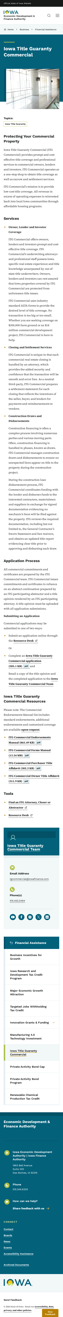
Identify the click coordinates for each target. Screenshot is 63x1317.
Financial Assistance (45, 29)
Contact (8, 1229)
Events (8, 1247)
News (7, 1241)
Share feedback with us (28, 1208)
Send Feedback (13, 1299)
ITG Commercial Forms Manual (30, 752)
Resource (23, 641)
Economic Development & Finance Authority (19, 17)
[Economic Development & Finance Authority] (11, 12)
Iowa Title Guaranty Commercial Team (33, 681)
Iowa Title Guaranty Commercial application (31, 661)
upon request (30, 729)
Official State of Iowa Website (17, 3)
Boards (8, 1235)
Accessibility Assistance (18, 1253)
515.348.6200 (20, 1189)
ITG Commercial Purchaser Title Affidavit (30, 765)
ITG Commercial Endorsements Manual (30, 739)
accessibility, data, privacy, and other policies (29, 1308)
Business (24, 29)
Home (11, 29)
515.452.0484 (17, 900)
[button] (50, 1313)
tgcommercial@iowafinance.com (29, 878)
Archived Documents (16, 1264)
